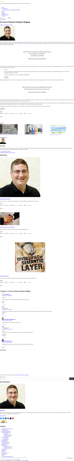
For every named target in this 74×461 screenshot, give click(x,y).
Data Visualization (5, 442)
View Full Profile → (3, 415)
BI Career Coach (4, 8)
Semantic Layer (4, 452)
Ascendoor (18, 460)
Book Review (4, 430)
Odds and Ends (4, 445)
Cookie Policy (18, 459)
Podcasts (5, 438)
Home (3, 7)
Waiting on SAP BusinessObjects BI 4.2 (55, 134)
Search (71, 378)
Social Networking (7, 436)
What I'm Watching (7, 446)
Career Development (5, 432)
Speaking (3, 13)
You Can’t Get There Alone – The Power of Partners (7, 227)
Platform (3, 449)
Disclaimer (4, 15)
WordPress (26, 460)
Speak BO (3, 454)
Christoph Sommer (7, 341)
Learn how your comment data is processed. (20, 374)
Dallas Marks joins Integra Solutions (5, 198)
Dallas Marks (2, 1)
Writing (3, 12)
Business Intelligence (5, 431)
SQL (2, 455)
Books (3, 11)
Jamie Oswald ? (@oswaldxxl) (9, 319)
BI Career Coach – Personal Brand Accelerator (12, 9)
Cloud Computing (5, 439)
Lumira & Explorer (5, 443)
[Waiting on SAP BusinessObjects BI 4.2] (61, 129)
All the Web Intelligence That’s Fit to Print (31, 134)
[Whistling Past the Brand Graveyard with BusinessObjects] (12, 129)
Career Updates (2, 19)
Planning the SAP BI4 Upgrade (4, 276)
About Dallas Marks (5, 14)
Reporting (3, 450)
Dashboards (4, 440)
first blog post (21, 42)
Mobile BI (3, 444)
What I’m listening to (7, 448)
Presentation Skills (7, 434)
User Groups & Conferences (6, 456)
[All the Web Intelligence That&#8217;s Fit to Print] (37, 129)
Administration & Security (6, 428)
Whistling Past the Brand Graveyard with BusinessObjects (8, 134)
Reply (3, 306)
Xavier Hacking (6, 294)
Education (5, 433)
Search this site (2, 376)
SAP (2, 451)
